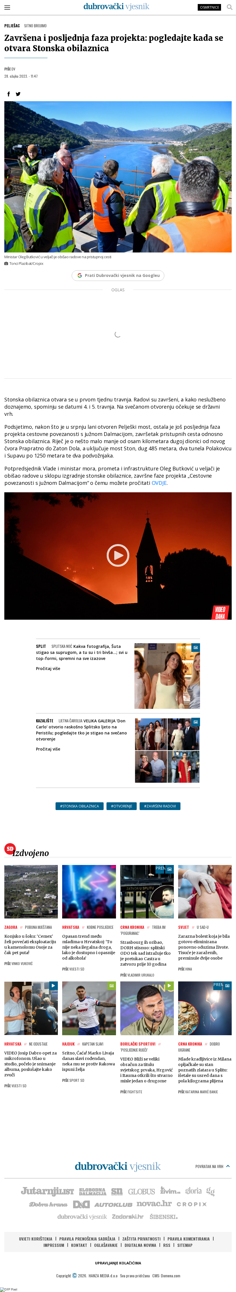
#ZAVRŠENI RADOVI (160, 806)
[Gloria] (193, 1191)
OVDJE (159, 482)
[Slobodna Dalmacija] (92, 1191)
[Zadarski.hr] (128, 1216)
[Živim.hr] (170, 1191)
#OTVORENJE (121, 806)
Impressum (53, 1245)
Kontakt (79, 1245)
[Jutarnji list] (47, 1191)
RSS (166, 1245)
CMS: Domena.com (166, 1275)
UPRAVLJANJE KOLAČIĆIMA (118, 1263)
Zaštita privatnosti (141, 1239)
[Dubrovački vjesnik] (82, 1216)
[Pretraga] (229, 7)
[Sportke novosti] (117, 1191)
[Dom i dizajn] (81, 1203)
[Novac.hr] (154, 1203)
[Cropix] (191, 1203)
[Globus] (141, 1191)
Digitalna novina (140, 1245)
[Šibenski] (163, 1216)
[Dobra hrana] (48, 1203)
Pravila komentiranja (189, 1239)
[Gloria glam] (211, 1191)
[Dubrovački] (116, 6)
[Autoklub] (113, 1203)
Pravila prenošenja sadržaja (87, 1239)
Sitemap (185, 1245)
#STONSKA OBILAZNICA (79, 806)
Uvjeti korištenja (35, 1239)
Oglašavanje (106, 1245)
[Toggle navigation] (7, 7)
